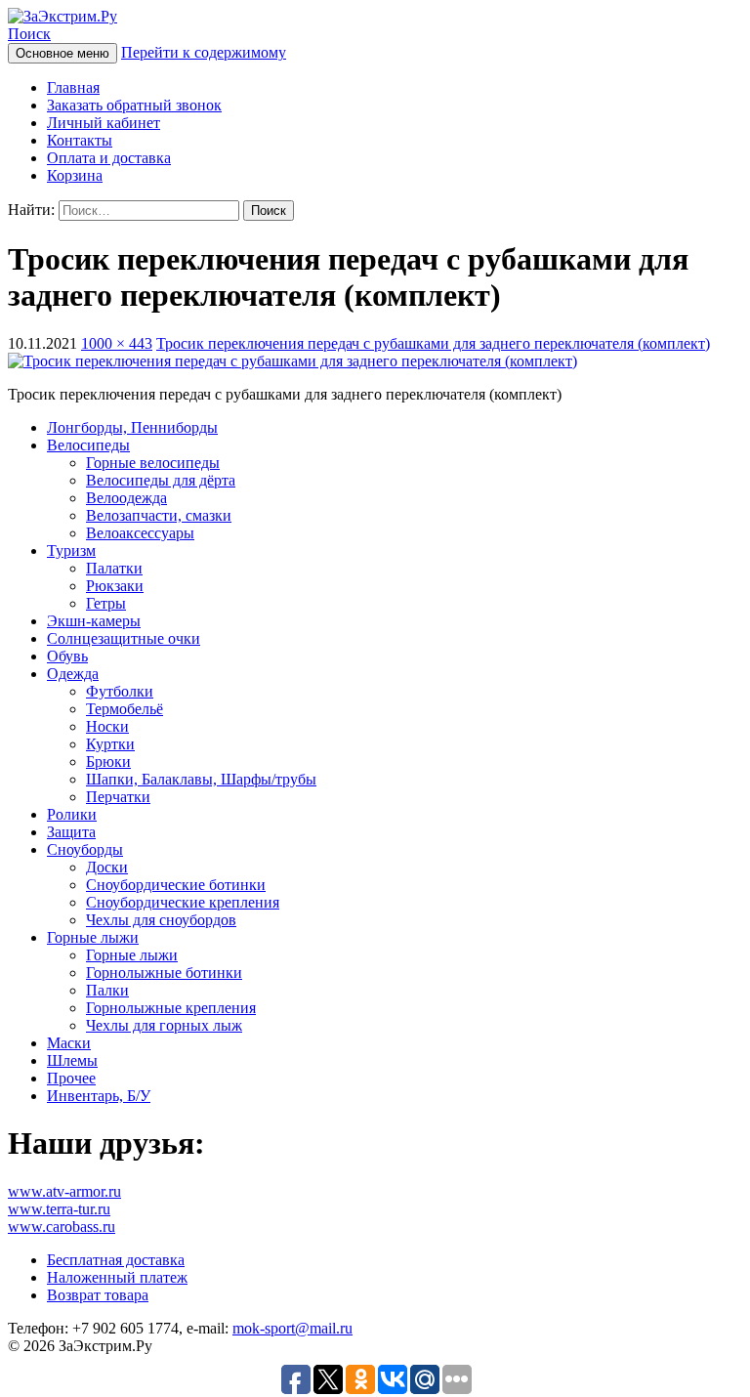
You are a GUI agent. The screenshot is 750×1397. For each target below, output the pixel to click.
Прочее (71, 1078)
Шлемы (72, 1060)
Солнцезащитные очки (123, 638)
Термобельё (124, 708)
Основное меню (62, 53)
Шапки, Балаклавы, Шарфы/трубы (201, 779)
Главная (73, 87)
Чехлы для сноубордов (161, 919)
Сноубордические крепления (182, 902)
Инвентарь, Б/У (98, 1095)
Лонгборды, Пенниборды (132, 427)
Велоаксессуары (140, 533)
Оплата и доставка (109, 157)
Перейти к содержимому (203, 52)
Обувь (67, 656)
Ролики (72, 814)
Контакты (79, 140)
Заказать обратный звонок (134, 105)
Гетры (106, 603)
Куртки (110, 744)
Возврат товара (97, 1295)
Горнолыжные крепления (171, 1007)
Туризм (71, 550)
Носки (107, 726)
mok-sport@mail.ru (292, 1328)
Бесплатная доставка (116, 1259)
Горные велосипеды (153, 462)
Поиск (29, 33)
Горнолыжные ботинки (164, 972)
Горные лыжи (93, 937)
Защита (71, 832)
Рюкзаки (115, 585)
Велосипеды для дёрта (160, 480)
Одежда (73, 673)
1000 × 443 (116, 343)
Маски (69, 1043)
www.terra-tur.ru (59, 1209)
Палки (107, 990)
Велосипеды (88, 445)
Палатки (114, 568)
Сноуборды (85, 849)
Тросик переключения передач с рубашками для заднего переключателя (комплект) (433, 343)
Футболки (119, 691)
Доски (107, 867)
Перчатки (118, 796)
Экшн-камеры (94, 621)
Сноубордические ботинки (176, 884)
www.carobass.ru (61, 1226)
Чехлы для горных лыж (164, 1025)
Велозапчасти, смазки (158, 515)
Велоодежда (126, 497)
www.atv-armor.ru (64, 1191)
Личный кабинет (103, 122)
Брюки (108, 761)
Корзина (75, 175)
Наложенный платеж (117, 1277)
